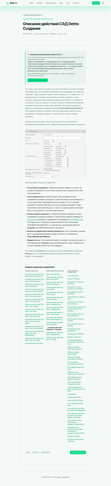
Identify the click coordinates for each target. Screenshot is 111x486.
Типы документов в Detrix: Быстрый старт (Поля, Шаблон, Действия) (76, 415)
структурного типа (76, 219)
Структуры (31, 219)
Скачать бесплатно (78, 452)
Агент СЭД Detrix (73, 276)
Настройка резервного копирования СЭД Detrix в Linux (76, 342)
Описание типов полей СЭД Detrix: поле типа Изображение (34, 333)
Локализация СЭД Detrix (75, 334)
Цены (61, 3)
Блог (68, 3)
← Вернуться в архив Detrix (32, 15)
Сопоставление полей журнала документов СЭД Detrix (76, 389)
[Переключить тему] (103, 3)
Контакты (76, 3)
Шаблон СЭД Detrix (73, 436)
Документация (51, 3)
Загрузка (40, 3)
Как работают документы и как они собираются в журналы (76, 309)
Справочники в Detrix (74, 397)
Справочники (71, 394)
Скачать (95, 3)
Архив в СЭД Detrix (73, 279)
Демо (31, 3)
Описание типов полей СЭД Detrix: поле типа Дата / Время (34, 321)
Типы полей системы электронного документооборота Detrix (75, 422)
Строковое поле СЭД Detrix (34, 343)
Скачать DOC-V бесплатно (37, 80)
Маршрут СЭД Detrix (74, 337)
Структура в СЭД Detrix (75, 400)
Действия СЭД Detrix (53, 274)
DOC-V (13, 3)
